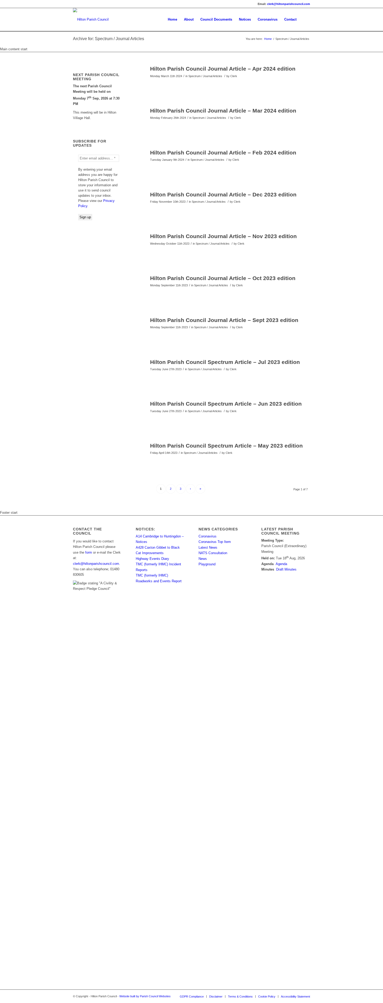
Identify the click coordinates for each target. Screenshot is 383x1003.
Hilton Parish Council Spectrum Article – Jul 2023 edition (225, 362)
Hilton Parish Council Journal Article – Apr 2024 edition (222, 69)
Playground (207, 564)
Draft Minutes (286, 569)
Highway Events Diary (152, 559)
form (88, 552)
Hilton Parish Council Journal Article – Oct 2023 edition (222, 278)
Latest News (208, 547)
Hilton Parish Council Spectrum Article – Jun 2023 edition (226, 404)
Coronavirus (208, 536)
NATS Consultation (213, 553)
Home (268, 38)
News (203, 559)
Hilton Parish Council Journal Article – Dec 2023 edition (223, 194)
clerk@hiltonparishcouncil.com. (96, 564)
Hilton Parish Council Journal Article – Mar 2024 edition (223, 111)
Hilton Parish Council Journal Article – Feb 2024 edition (223, 153)
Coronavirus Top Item (215, 542)
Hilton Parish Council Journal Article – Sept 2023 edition (224, 320)
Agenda (281, 564)
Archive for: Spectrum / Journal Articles (108, 38)
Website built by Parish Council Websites (145, 996)
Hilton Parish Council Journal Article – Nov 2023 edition (223, 236)
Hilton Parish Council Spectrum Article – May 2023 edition (226, 446)
